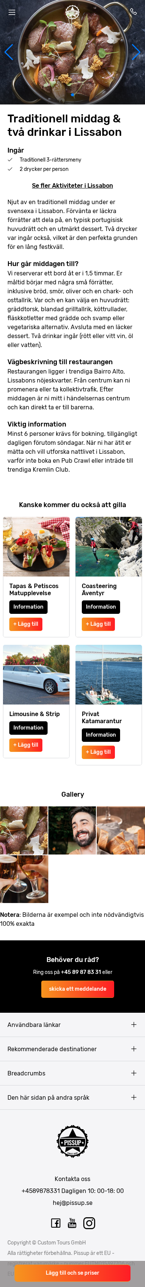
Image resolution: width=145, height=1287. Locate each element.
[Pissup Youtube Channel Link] (72, 1223)
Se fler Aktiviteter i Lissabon (72, 185)
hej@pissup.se (73, 1202)
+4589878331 (41, 1190)
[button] (9, 52)
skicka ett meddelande (77, 989)
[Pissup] (72, 12)
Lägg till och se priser (72, 1273)
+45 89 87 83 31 (81, 972)
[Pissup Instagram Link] (89, 1223)
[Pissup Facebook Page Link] (55, 1223)
